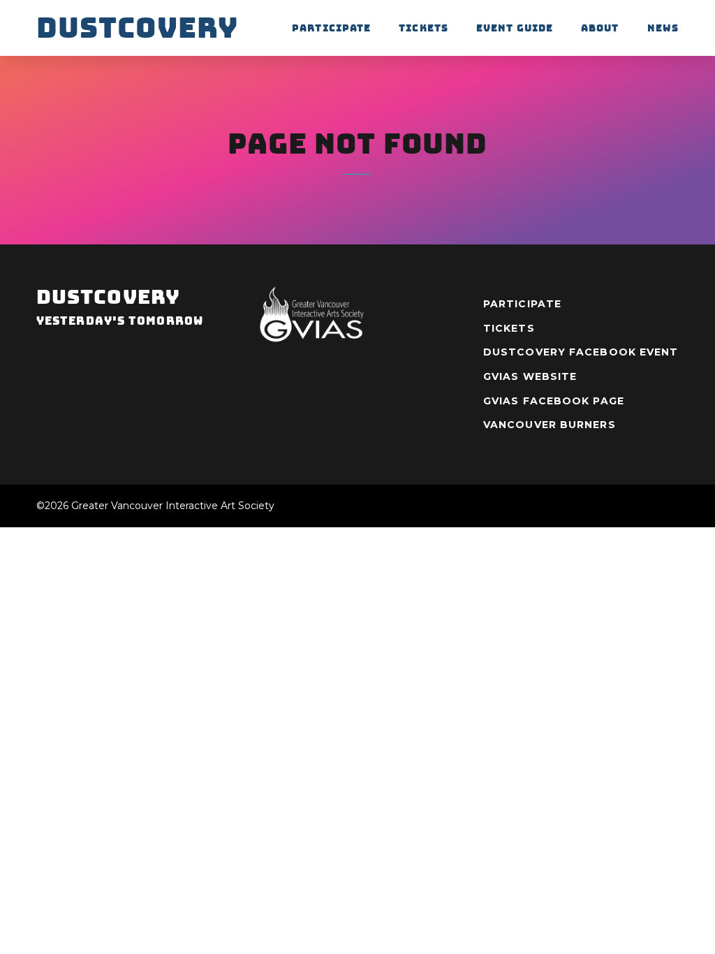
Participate (331, 28)
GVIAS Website (530, 376)
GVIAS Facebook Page (553, 401)
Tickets (423, 28)
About (600, 28)
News (663, 28)
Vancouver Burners (549, 424)
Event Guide (514, 28)
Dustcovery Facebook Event (581, 352)
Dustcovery (137, 28)
